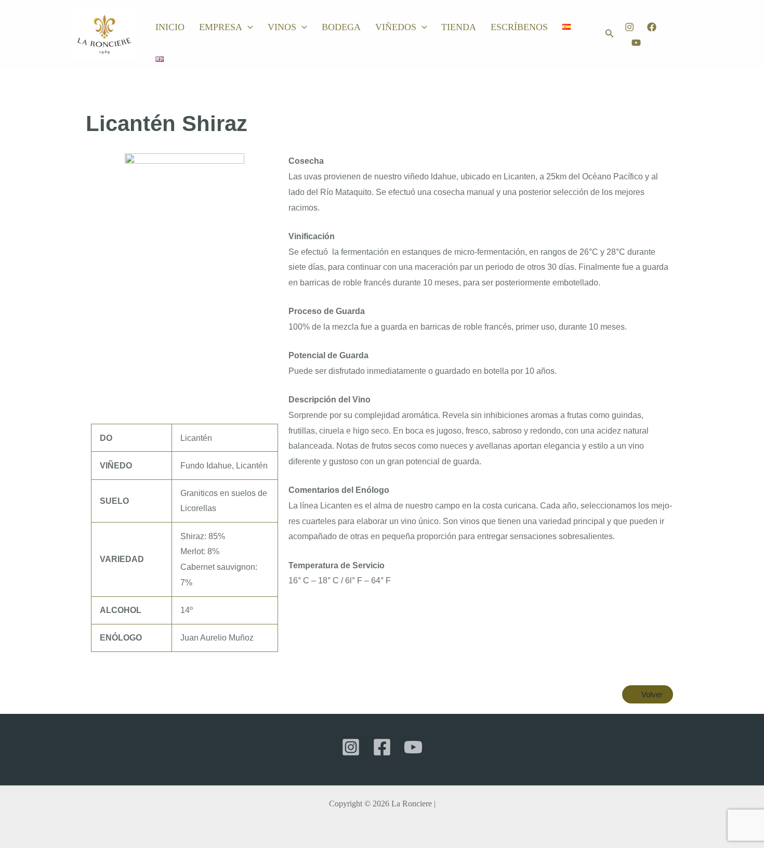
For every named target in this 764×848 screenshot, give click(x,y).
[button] (247, 27)
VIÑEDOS (395, 27)
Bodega (341, 27)
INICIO (170, 27)
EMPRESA (220, 27)
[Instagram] (629, 27)
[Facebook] (651, 27)
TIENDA (458, 27)
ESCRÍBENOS (519, 27)
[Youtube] (636, 42)
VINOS (282, 27)
